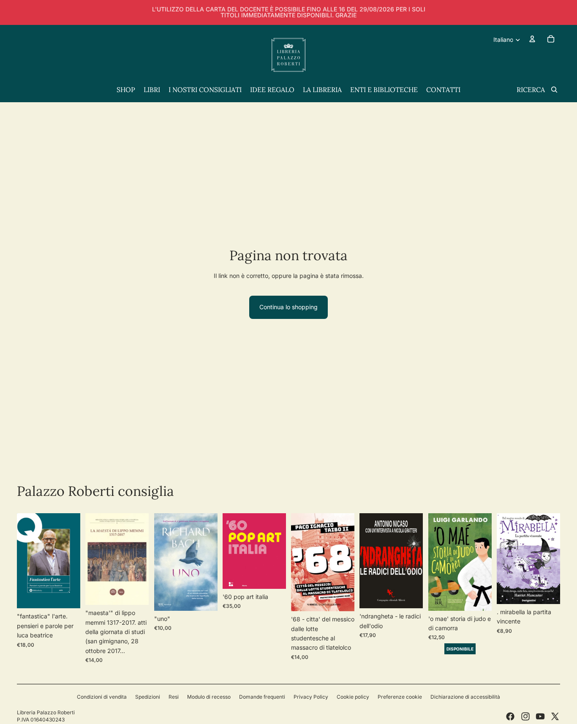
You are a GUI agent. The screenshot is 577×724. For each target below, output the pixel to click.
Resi (174, 697)
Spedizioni (147, 697)
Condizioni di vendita (102, 697)
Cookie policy (353, 697)
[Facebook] (510, 716)
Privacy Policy (311, 697)
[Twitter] (555, 716)
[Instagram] (525, 716)
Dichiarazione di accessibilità (465, 697)
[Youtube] (540, 716)
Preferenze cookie (400, 697)
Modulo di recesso (209, 697)
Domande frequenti (262, 697)
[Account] (532, 39)
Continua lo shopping (288, 306)
